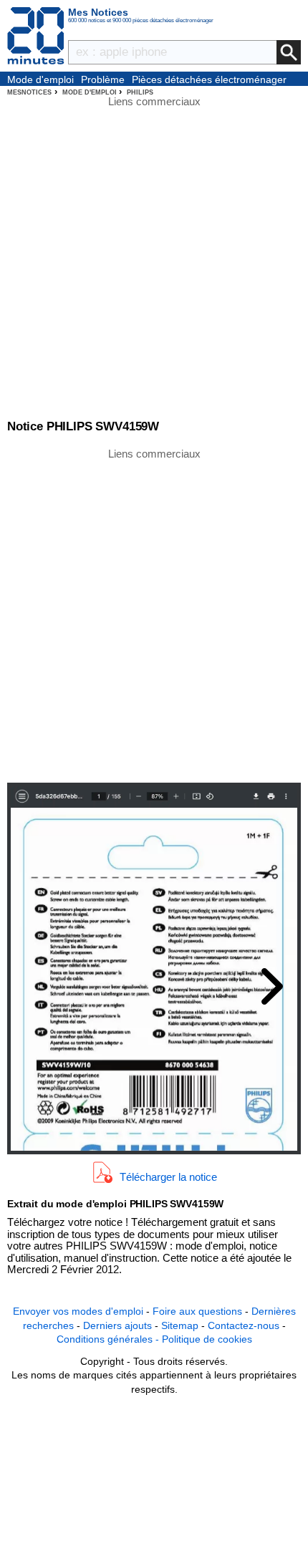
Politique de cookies (207, 1339)
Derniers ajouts (117, 1325)
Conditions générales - (109, 1339)
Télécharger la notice (168, 1176)
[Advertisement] (154, 614)
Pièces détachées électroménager (209, 79)
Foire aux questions (197, 1311)
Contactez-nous (243, 1325)
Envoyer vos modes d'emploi (78, 1311)
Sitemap (179, 1325)
